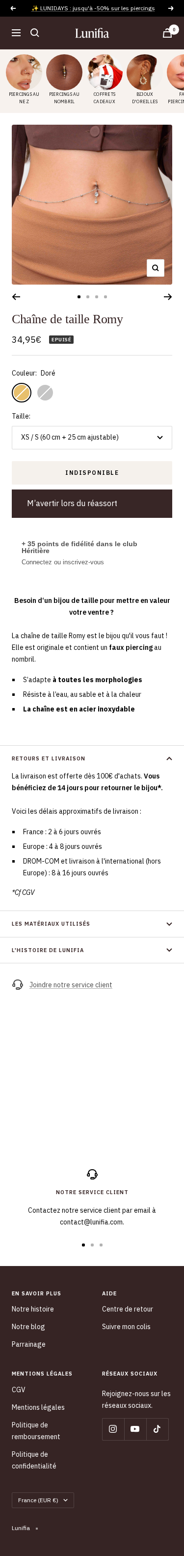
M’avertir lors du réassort (72, 503)
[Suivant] (168, 296)
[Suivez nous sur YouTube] (135, 1429)
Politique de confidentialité (34, 1460)
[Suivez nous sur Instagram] (113, 1429)
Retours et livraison (48, 758)
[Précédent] (16, 296)
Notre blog (28, 1326)
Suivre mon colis (126, 1326)
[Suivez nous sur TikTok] (157, 1429)
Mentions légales (38, 1407)
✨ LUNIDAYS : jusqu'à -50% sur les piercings (93, 8)
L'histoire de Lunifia (48, 950)
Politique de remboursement (36, 1431)
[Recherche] (34, 32)
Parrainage (29, 1344)
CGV (19, 1389)
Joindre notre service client (70, 984)
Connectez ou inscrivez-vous (63, 562)
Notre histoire (33, 1309)
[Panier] (167, 33)
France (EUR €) (38, 1500)
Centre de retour (127, 1309)
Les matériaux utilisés (51, 923)
